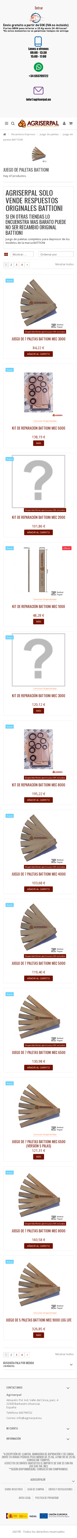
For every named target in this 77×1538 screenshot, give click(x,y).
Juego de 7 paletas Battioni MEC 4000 (39, 874)
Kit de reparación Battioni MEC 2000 (38, 517)
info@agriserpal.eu (29, 1418)
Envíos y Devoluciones (61, 1489)
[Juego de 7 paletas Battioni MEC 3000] (38, 303)
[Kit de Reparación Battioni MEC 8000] (38, 749)
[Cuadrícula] (6, 254)
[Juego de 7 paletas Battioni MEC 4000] (38, 838)
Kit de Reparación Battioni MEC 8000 (38, 784)
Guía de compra (35, 1489)
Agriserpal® (38, 1479)
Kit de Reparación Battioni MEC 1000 (38, 606)
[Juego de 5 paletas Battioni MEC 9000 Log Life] (38, 1284)
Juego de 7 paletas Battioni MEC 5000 (38, 963)
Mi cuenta (12, 1428)
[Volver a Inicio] (4, 134)
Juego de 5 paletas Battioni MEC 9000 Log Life (38, 1320)
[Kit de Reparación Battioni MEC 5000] (38, 392)
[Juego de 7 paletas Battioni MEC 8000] (38, 1195)
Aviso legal (25, 1497)
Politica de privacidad (47, 1497)
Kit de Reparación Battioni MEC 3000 (38, 695)
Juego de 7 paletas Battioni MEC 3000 (38, 338)
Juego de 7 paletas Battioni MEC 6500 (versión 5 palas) (38, 1143)
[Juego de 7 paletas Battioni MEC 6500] (38, 1016)
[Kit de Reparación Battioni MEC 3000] (38, 660)
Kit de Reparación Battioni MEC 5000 (38, 428)
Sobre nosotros (14, 1489)
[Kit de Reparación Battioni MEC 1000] (38, 570)
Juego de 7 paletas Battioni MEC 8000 (38, 1230)
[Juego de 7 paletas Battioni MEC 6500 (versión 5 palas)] (38, 1105)
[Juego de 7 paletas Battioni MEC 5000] (38, 927)
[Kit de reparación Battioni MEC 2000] (38, 481)
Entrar (38, 7)
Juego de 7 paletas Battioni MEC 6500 (38, 1052)
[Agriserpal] (38, 124)
